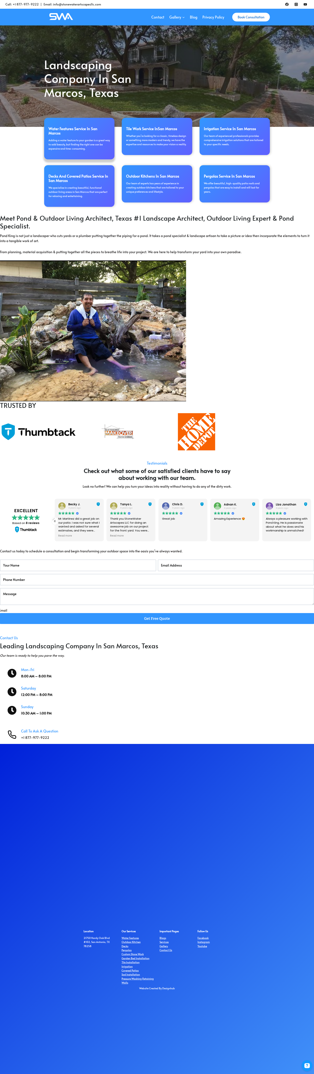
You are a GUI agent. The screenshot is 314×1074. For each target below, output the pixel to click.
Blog (193, 17)
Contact (157, 17)
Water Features (130, 938)
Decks (125, 946)
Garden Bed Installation (135, 958)
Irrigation (127, 966)
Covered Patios (130, 970)
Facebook (203, 938)
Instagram (204, 942)
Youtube (202, 946)
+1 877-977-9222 (26, 4)
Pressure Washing (132, 978)
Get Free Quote (157, 618)
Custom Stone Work (133, 954)
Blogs (163, 938)
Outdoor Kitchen (131, 942)
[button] (311, 521)
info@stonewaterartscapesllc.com (77, 4)
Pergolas (127, 950)
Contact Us (166, 950)
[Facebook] (287, 4)
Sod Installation (131, 974)
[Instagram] (296, 4)
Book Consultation (251, 17)
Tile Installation (131, 962)
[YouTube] (305, 4)
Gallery (164, 946)
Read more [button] (65, 535)
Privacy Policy (213, 17)
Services (164, 942)
